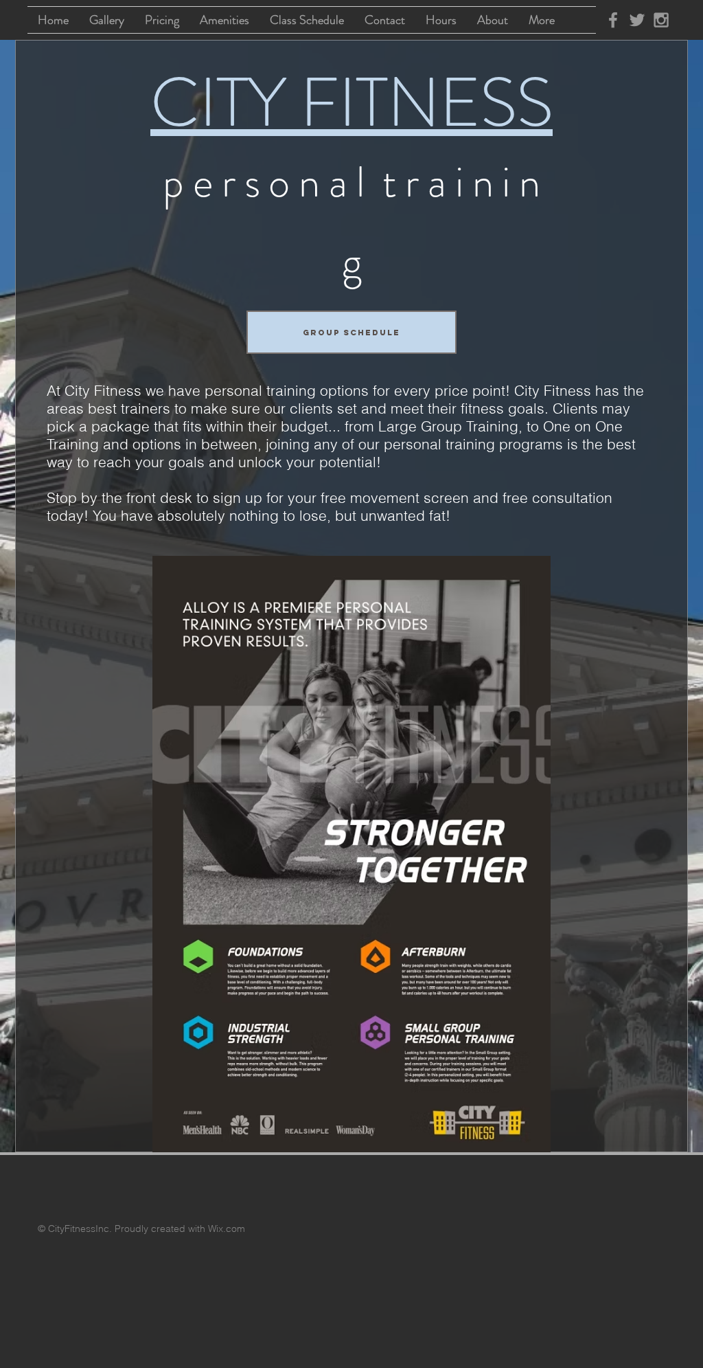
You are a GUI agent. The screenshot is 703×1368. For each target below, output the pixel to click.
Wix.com (226, 1228)
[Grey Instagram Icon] (661, 20)
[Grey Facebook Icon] (613, 20)
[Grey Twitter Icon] (637, 20)
